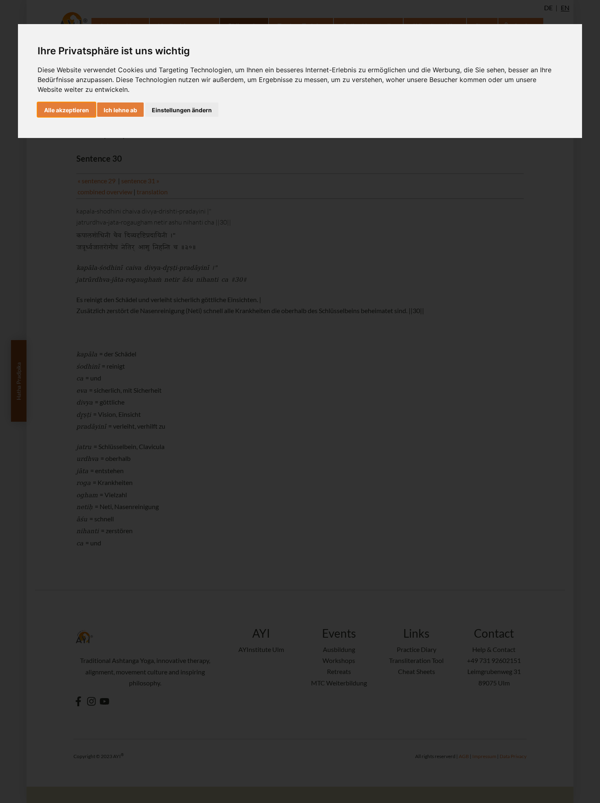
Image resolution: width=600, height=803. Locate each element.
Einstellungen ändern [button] (182, 110)
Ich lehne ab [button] (120, 110)
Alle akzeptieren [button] (66, 110)
